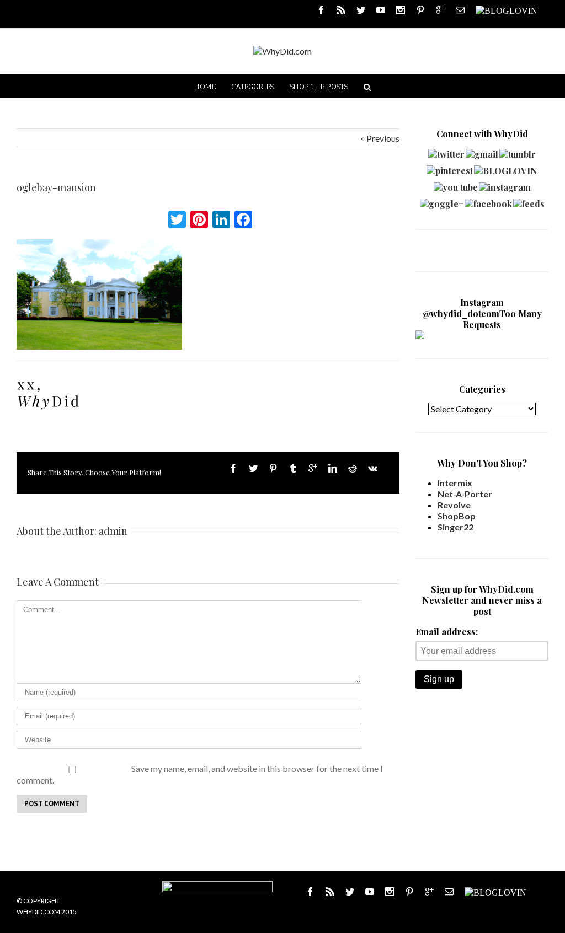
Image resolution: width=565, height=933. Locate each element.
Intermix (455, 483)
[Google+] (312, 468)
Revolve (454, 505)
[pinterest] (449, 168)
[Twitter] (360, 10)
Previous (382, 138)
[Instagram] (400, 10)
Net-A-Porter (465, 494)
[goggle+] (441, 201)
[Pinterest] (420, 10)
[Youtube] (380, 10)
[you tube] (455, 184)
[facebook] (488, 201)
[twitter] (446, 151)
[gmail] (482, 151)
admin (113, 531)
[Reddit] (352, 468)
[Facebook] (321, 10)
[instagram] (504, 184)
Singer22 (455, 527)
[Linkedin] (332, 468)
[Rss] (341, 10)
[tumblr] (517, 151)
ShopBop (457, 516)
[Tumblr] (293, 468)
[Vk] (372, 468)
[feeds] (529, 201)
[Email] (460, 10)
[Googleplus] (440, 10)
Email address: (446, 631)
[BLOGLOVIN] (506, 10)
